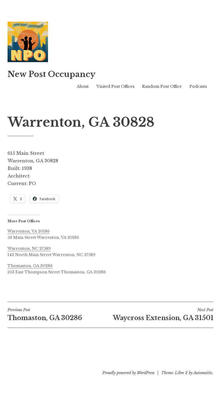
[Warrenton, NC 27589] (113, 250)
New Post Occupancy (51, 74)
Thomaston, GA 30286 (45, 314)
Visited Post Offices (115, 86)
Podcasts (198, 86)
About (83, 86)
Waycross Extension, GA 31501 (163, 314)
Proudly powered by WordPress (128, 372)
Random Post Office (162, 86)
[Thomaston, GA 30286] (113, 268)
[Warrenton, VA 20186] (113, 233)
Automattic (202, 372)
